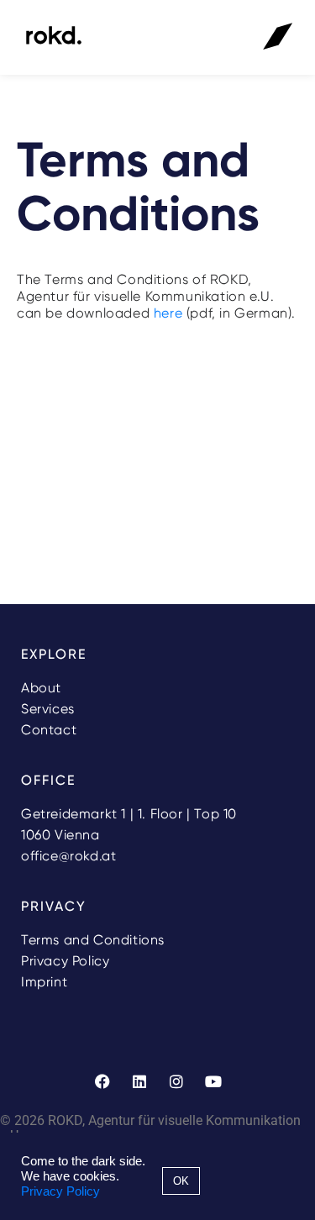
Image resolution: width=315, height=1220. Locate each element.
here (168, 313)
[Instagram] (176, 1081)
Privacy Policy (60, 1191)
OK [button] (181, 1181)
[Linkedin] (139, 1081)
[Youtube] (213, 1081)
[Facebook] (102, 1081)
